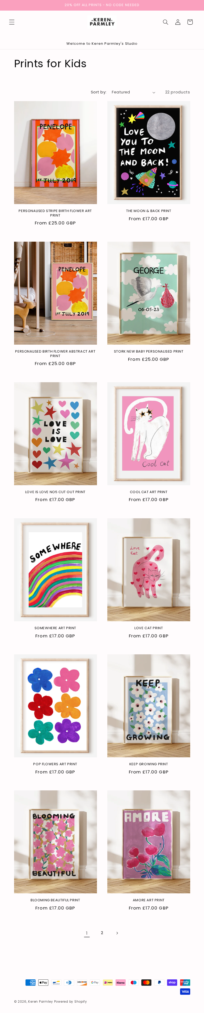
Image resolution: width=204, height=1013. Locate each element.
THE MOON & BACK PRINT (148, 211)
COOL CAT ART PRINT (149, 492)
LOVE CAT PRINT (148, 628)
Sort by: (98, 92)
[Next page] (117, 933)
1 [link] (87, 933)
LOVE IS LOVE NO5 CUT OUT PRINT (55, 492)
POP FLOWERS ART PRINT (55, 764)
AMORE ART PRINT (149, 900)
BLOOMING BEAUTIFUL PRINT (55, 900)
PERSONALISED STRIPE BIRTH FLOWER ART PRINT (55, 213)
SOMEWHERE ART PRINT (55, 628)
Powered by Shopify (70, 1002)
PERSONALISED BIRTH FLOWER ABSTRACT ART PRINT (55, 353)
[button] (12, 22)
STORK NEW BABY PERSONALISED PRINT (149, 351)
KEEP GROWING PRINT (148, 764)
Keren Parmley (40, 1002)
